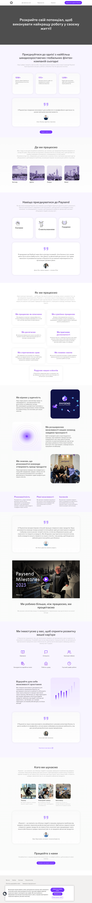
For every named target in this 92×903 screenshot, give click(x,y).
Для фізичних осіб (26, 2)
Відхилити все (57, 893)
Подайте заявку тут (46, 132)
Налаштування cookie (57, 897)
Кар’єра (14, 880)
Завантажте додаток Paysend (73, 2)
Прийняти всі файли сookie (57, 890)
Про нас (8, 880)
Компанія (53, 2)
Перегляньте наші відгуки (45, 748)
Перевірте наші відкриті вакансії (46, 863)
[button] (5, 894)
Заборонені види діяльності (29, 883)
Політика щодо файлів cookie (13, 883)
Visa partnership (29, 880)
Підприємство (40, 2)
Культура (20, 880)
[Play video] (46, 579)
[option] (22, 84)
